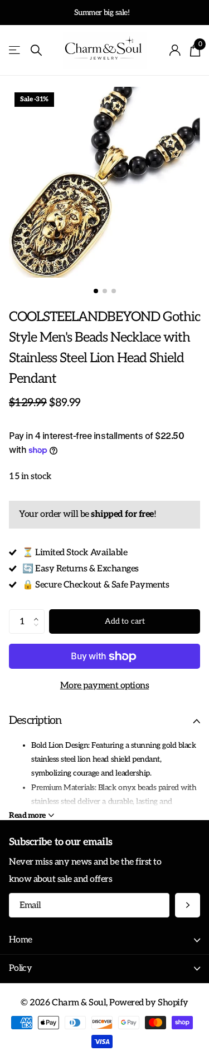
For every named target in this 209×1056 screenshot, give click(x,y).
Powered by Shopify (148, 1002)
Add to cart (124, 621)
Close (104, 940)
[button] (39, 612)
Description (35, 720)
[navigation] (95, 291)
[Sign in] (175, 50)
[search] (36, 50)
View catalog (15, 50)
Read (27, 815)
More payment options (104, 685)
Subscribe (187, 905)
